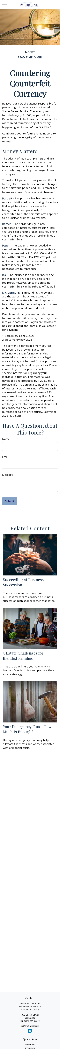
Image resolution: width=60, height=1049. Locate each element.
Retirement (30, 1044)
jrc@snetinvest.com (30, 1026)
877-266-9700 (34, 1006)
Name (6, 439)
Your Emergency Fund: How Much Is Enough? (27, 729)
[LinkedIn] (30, 1031)
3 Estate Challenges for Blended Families (23, 655)
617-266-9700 (33, 1003)
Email (5, 457)
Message (7, 474)
